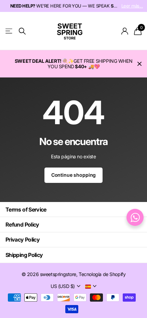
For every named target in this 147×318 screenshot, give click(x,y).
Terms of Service (25, 209)
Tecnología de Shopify (102, 274)
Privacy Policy (22, 239)
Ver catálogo (9, 31)
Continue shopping (73, 175)
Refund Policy (22, 224)
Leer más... (132, 6)
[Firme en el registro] (125, 31)
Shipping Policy (24, 254)
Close (139, 63)
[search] (22, 31)
